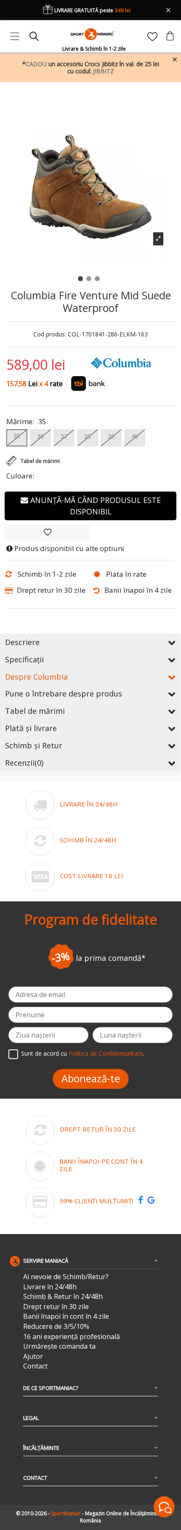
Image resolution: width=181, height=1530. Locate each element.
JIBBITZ (103, 71)
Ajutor (33, 1356)
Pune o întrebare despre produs (63, 693)
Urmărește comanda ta (59, 1346)
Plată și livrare (31, 728)
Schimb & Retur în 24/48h (63, 1296)
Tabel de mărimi (35, 711)
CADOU (36, 64)
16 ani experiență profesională (71, 1336)
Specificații (24, 659)
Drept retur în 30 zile (56, 1306)
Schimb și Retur (33, 745)
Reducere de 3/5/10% (56, 1326)
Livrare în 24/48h (50, 1287)
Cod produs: (49, 334)
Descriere (22, 642)
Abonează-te (90, 1078)
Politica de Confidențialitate (106, 1053)
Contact (35, 1366)
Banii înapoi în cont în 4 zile (66, 1316)
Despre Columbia (36, 677)
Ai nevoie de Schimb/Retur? (66, 1276)
